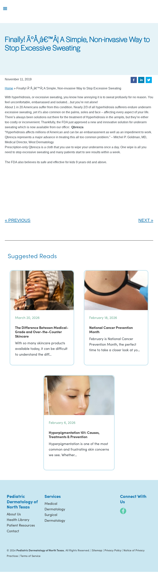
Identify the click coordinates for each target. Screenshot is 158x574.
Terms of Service (30, 556)
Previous (19, 220)
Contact (13, 531)
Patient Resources (21, 525)
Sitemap (97, 550)
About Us (14, 514)
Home (9, 88)
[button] (134, 80)
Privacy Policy (112, 550)
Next (144, 220)
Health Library (18, 519)
